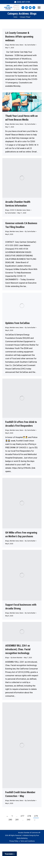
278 (29, 816)
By (30, 45)
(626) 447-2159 (23, 2)
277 (22, 816)
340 (28, 819)
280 (10, 819)
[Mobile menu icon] (39, 7)
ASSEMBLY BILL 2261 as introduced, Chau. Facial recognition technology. (17, 649)
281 (17, 819)
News (21, 45)
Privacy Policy (13, 841)
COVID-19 (13, 210)
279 (36, 816)
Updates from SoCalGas (17, 323)
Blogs (7, 45)
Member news (14, 45)
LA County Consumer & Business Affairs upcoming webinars (19, 36)
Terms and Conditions (27, 841)
